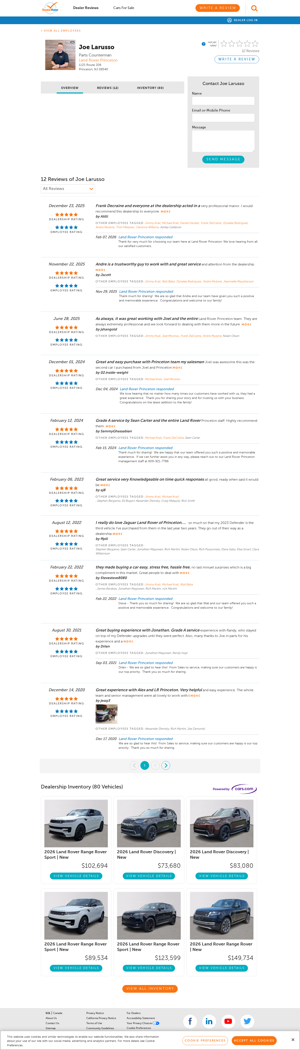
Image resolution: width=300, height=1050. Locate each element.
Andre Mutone (105, 227)
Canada (57, 1013)
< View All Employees (61, 30)
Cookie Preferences (139, 1028)
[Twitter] (247, 1021)
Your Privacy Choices (140, 1023)
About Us (51, 1018)
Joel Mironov (170, 336)
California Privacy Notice (101, 1018)
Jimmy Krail (153, 223)
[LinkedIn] (209, 1021)
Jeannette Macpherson (238, 281)
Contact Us (52, 1023)
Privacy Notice (95, 1013)
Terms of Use (94, 1023)
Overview (70, 88)
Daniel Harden (190, 223)
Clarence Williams (147, 227)
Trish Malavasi (125, 227)
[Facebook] (190, 1021)
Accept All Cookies (254, 1040)
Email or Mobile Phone (211, 110)
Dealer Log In (245, 20)
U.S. (48, 1013)
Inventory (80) (150, 88)
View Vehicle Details (76, 876)
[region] (150, 1040)
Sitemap (51, 1028)
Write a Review (218, 8)
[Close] (293, 1040)
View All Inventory (150, 988)
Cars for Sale (123, 8)
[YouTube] (228, 1021)
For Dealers (134, 1013)
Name (197, 94)
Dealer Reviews (85, 8)
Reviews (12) (108, 88)
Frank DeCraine (211, 223)
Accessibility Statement (141, 1018)
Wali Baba (168, 281)
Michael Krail (170, 223)
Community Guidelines (100, 1028)
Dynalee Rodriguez (235, 223)
